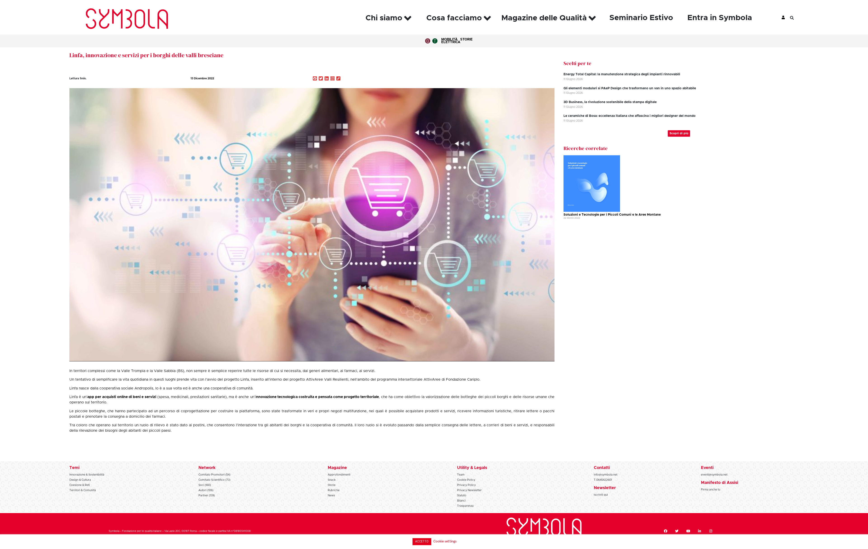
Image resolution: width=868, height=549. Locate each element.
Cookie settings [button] (445, 541)
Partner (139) (206, 495)
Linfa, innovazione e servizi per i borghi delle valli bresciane (146, 55)
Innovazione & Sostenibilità (86, 474)
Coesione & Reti (79, 485)
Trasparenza (465, 505)
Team (461, 474)
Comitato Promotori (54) (214, 474)
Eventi (707, 468)
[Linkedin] (699, 531)
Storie (466, 39)
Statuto (461, 495)
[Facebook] (665, 531)
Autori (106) (205, 490)
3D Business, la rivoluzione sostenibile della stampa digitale (610, 102)
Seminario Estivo (641, 18)
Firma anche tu (710, 489)
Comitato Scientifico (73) (214, 479)
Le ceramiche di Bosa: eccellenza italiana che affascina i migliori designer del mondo (630, 116)
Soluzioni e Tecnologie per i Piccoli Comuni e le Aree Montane (612, 214)
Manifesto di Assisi (719, 483)
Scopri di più (679, 133)
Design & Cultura (80, 479)
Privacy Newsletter (469, 490)
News (331, 495)
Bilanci (461, 500)
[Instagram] (332, 78)
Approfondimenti (339, 474)
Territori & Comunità (82, 490)
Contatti (602, 468)
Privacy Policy (466, 485)
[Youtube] (688, 531)
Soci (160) (204, 485)
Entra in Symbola (719, 18)
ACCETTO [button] (422, 541)
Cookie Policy (466, 479)
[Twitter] (676, 531)
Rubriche (334, 490)
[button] (795, 17)
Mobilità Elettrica (450, 41)
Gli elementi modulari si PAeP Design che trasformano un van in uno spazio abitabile (630, 88)
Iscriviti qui (601, 494)
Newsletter (605, 488)
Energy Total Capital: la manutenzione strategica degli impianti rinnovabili (622, 74)
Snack (332, 479)
